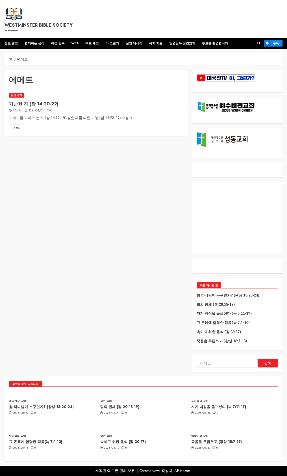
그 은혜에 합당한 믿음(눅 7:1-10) (223, 322)
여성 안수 (58, 43)
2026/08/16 (203, 413)
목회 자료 (156, 43)
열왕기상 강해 (17, 401)
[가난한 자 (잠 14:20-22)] (96, 95)
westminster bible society (38, 25)
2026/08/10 (203, 448)
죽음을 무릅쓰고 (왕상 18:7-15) (222, 340)
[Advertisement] (237, 217)
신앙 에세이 (134, 43)
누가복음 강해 (199, 401)
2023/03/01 (36, 111)
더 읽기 (17, 128)
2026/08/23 (21, 413)
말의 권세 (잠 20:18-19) (216, 304)
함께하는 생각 (34, 43)
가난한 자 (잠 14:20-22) (33, 104)
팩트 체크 (92, 43)
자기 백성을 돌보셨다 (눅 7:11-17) (224, 313)
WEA (75, 43)
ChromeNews (149, 470)
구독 (276, 43)
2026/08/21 (112, 413)
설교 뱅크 (11, 43)
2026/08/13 (112, 448)
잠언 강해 (16, 95)
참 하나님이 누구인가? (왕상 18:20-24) (228, 295)
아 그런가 (112, 43)
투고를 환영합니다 (215, 43)
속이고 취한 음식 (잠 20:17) (219, 331)
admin (17, 111)
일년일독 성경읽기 (182, 43)
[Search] (259, 43)
